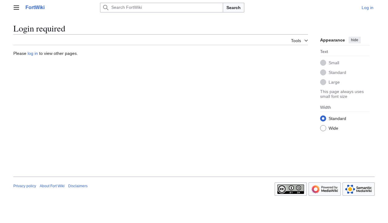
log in (33, 53)
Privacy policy (24, 186)
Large (334, 82)
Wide (333, 128)
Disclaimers (78, 186)
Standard (337, 72)
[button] (16, 7)
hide (354, 40)
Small (334, 62)
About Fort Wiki (52, 186)
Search (233, 7)
